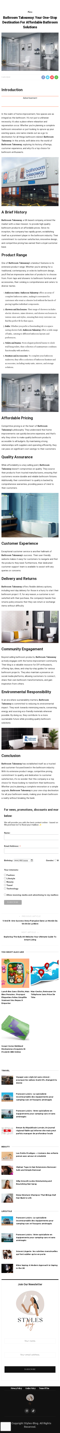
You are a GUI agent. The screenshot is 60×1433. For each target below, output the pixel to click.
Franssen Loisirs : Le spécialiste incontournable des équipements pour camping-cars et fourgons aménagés (34, 1097)
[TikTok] (33, 1410)
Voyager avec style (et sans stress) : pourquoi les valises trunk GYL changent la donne (36, 1080)
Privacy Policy (16, 1388)
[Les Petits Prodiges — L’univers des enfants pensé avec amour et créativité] (7, 1156)
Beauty (10, 882)
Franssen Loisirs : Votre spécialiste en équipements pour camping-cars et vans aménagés (35, 1114)
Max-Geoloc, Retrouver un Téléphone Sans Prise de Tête (43, 994)
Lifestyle (11, 878)
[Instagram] (26, 1410)
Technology (12, 888)
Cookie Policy (30, 1388)
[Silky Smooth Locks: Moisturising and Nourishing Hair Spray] (7, 1184)
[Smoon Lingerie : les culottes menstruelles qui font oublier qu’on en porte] (7, 1254)
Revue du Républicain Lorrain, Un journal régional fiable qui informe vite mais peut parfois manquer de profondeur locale (36, 1131)
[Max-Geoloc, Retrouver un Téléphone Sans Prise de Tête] (45, 973)
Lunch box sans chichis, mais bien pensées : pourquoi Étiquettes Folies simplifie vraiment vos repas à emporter (15, 997)
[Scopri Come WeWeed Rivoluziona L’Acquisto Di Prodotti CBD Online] (15, 1027)
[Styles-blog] (30, 1399)
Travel (10, 885)
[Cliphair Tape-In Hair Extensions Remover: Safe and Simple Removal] (7, 1170)
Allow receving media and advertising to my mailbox (32, 895)
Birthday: (8, 860)
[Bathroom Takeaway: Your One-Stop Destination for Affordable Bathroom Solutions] (30, 51)
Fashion (11, 875)
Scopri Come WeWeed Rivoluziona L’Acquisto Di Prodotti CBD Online (13, 1049)
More (30, 12)
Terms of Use (44, 1388)
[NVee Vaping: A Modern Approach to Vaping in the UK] (7, 1268)
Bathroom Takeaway (11, 144)
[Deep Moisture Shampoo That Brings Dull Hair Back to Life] (7, 1198)
